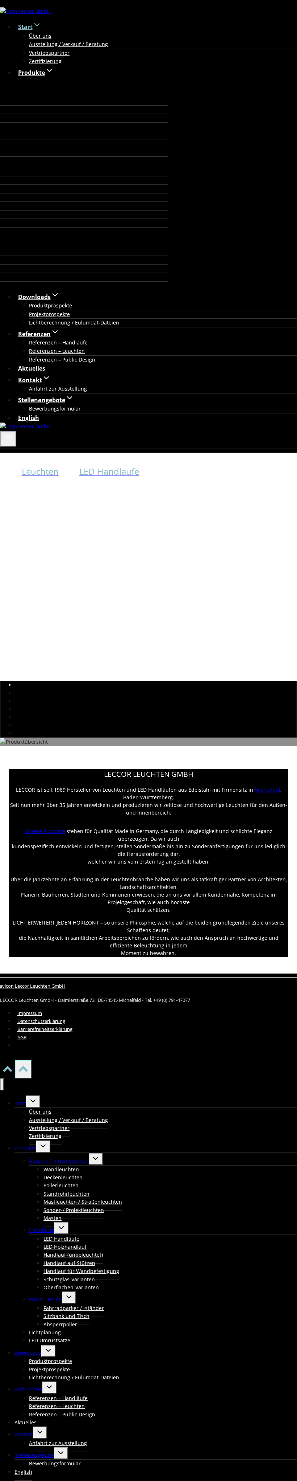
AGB (21, 1037)
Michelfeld (267, 789)
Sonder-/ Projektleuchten (73, 1210)
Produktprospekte (50, 305)
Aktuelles (31, 368)
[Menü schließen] (2, 1084)
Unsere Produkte (45, 831)
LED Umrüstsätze (49, 1340)
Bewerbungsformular (55, 408)
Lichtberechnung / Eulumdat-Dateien (74, 322)
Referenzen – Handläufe (58, 342)
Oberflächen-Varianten (71, 1287)
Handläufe (41, 1230)
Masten (52, 1218)
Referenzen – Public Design (62, 359)
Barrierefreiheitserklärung (44, 1029)
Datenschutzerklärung (41, 1021)
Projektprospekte (49, 314)
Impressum (29, 1013)
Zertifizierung (45, 61)
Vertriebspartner (49, 52)
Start (20, 1103)
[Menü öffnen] (8, 439)
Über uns (40, 35)
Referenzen (28, 1389)
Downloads (27, 1352)
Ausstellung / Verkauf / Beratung (68, 44)
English (28, 418)
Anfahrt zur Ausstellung (58, 388)
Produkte (25, 1148)
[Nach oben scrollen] (7, 1071)
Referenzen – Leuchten (57, 350)
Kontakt (23, 1434)
